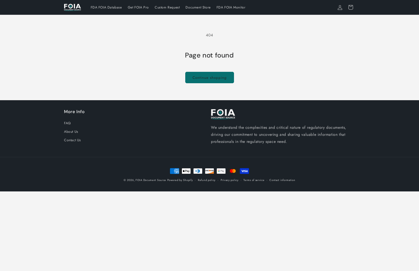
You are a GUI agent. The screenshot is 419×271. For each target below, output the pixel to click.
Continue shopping (210, 77)
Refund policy (207, 180)
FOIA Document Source (151, 180)
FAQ (67, 123)
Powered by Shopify (180, 180)
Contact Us (72, 140)
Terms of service (253, 180)
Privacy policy (230, 180)
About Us (71, 131)
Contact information (282, 180)
